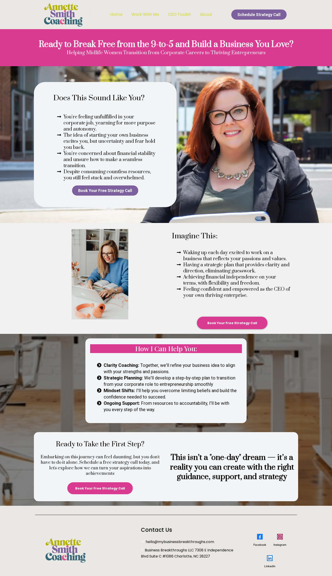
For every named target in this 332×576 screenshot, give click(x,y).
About (206, 14)
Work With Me (145, 14)
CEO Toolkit (179, 14)
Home (116, 14)
